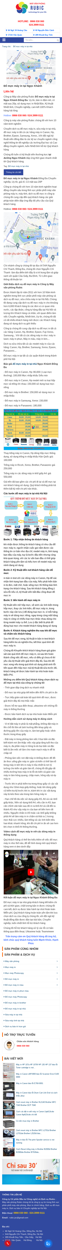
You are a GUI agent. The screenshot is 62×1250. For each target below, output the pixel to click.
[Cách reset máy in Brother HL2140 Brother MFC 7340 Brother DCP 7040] (9, 1105)
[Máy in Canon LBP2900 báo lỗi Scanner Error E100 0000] (9, 1076)
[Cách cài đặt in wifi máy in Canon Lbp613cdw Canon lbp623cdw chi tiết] (9, 1114)
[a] (31, 1171)
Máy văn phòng (11, 961)
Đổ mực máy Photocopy (15, 997)
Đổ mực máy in (11, 979)
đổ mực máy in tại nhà (25, 364)
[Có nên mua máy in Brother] (9, 1123)
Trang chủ (6, 46)
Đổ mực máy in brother (15, 1003)
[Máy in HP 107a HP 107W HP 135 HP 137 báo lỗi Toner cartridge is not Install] (9, 1067)
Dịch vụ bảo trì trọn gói (15, 1026)
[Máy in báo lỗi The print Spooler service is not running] (9, 1142)
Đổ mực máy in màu (14, 985)
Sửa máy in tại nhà (13, 1014)
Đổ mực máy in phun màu (16, 991)
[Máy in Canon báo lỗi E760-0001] (9, 1086)
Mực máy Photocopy (14, 973)
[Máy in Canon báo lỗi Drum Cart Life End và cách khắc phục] (9, 1095)
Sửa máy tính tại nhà (14, 1020)
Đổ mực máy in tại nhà (22, 46)
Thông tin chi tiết (13, 172)
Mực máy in (10, 967)
